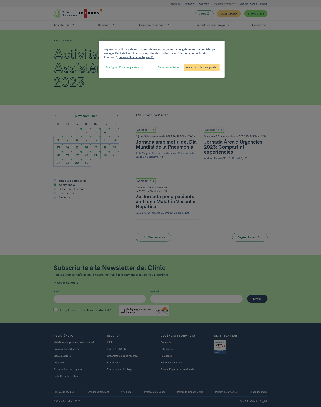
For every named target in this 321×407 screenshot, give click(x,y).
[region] (162, 59)
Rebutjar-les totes (168, 67)
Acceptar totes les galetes (202, 67)
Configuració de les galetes (122, 67)
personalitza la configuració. (136, 57)
